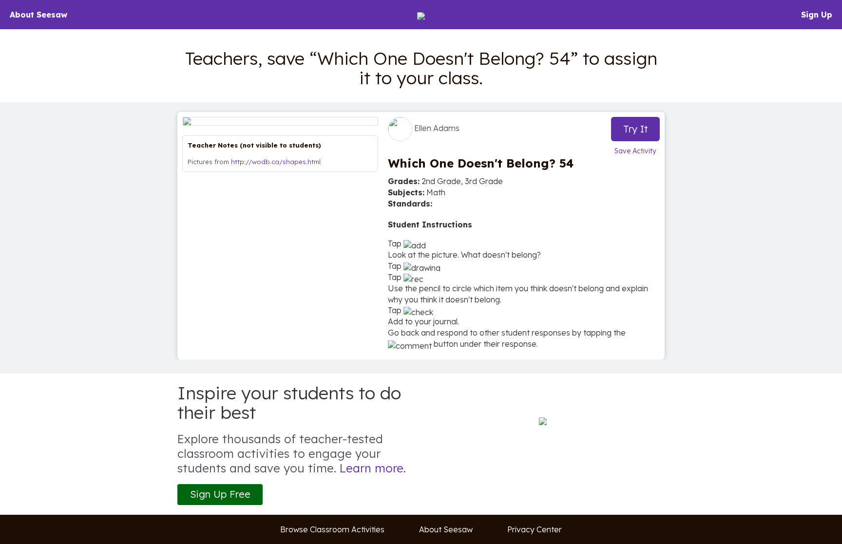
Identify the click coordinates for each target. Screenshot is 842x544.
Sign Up (816, 14)
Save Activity (635, 151)
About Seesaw (38, 14)
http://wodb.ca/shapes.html (276, 162)
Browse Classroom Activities (332, 529)
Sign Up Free (220, 494)
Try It (635, 129)
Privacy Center (534, 529)
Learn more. (373, 468)
